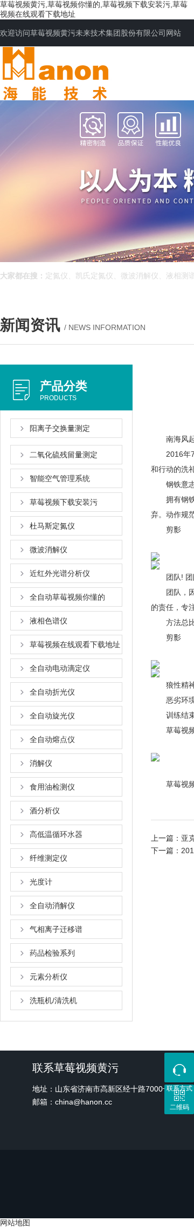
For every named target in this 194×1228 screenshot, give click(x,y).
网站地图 (15, 1222)
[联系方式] (179, 1067)
